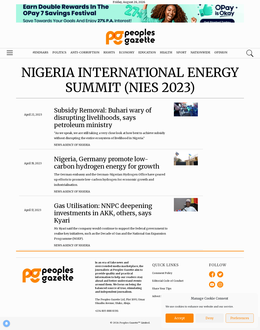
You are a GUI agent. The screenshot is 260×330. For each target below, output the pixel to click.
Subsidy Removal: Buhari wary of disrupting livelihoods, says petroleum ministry (103, 117)
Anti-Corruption (84, 52)
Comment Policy (162, 273)
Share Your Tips (161, 288)
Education (147, 52)
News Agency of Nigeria (72, 145)
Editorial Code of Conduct (167, 280)
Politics (59, 52)
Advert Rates (160, 296)
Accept (179, 318)
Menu (14, 54)
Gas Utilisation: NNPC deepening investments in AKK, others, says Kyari (103, 213)
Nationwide (200, 52)
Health (166, 52)
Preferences (239, 318)
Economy (126, 52)
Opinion (220, 52)
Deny (210, 318)
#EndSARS (40, 52)
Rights (109, 52)
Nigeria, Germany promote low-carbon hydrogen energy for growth (106, 162)
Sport (181, 52)
